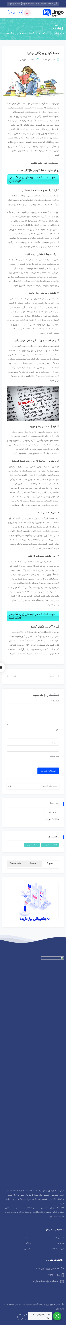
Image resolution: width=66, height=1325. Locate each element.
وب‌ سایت (54, 756)
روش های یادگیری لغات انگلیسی (44, 163)
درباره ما (27, 1237)
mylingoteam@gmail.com (45, 1281)
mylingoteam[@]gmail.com (21, 3)
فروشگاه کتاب (57, 1248)
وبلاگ (28, 1243)
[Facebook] (26, 1317)
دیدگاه (55, 700)
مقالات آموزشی (26, 59)
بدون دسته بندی (51, 812)
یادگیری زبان (32, 844)
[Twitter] (20, 1317)
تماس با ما (59, 1237)
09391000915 (47, 3)
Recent (33, 863)
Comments (15, 863)
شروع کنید (12, 12)
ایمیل (55, 742)
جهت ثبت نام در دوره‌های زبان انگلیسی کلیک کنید (32, 179)
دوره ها (60, 1243)
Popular (50, 863)
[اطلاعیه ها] (27, 12)
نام (57, 729)
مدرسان (27, 1248)
